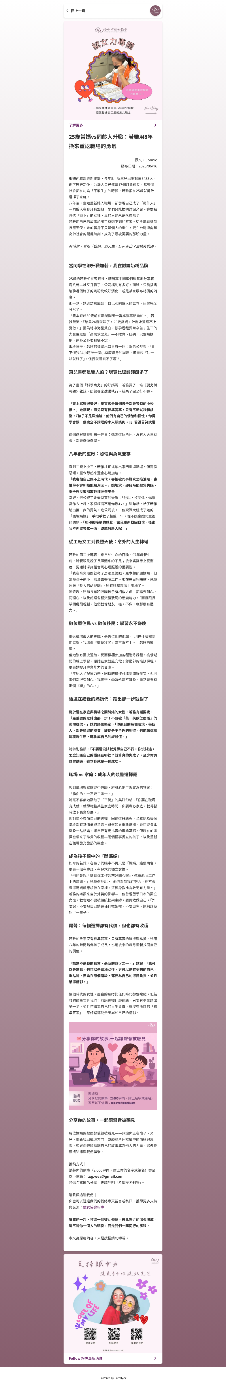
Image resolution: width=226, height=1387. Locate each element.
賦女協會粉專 (93, 1207)
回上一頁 (78, 10)
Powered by (113, 1378)
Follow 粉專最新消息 (85, 1358)
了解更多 (76, 125)
